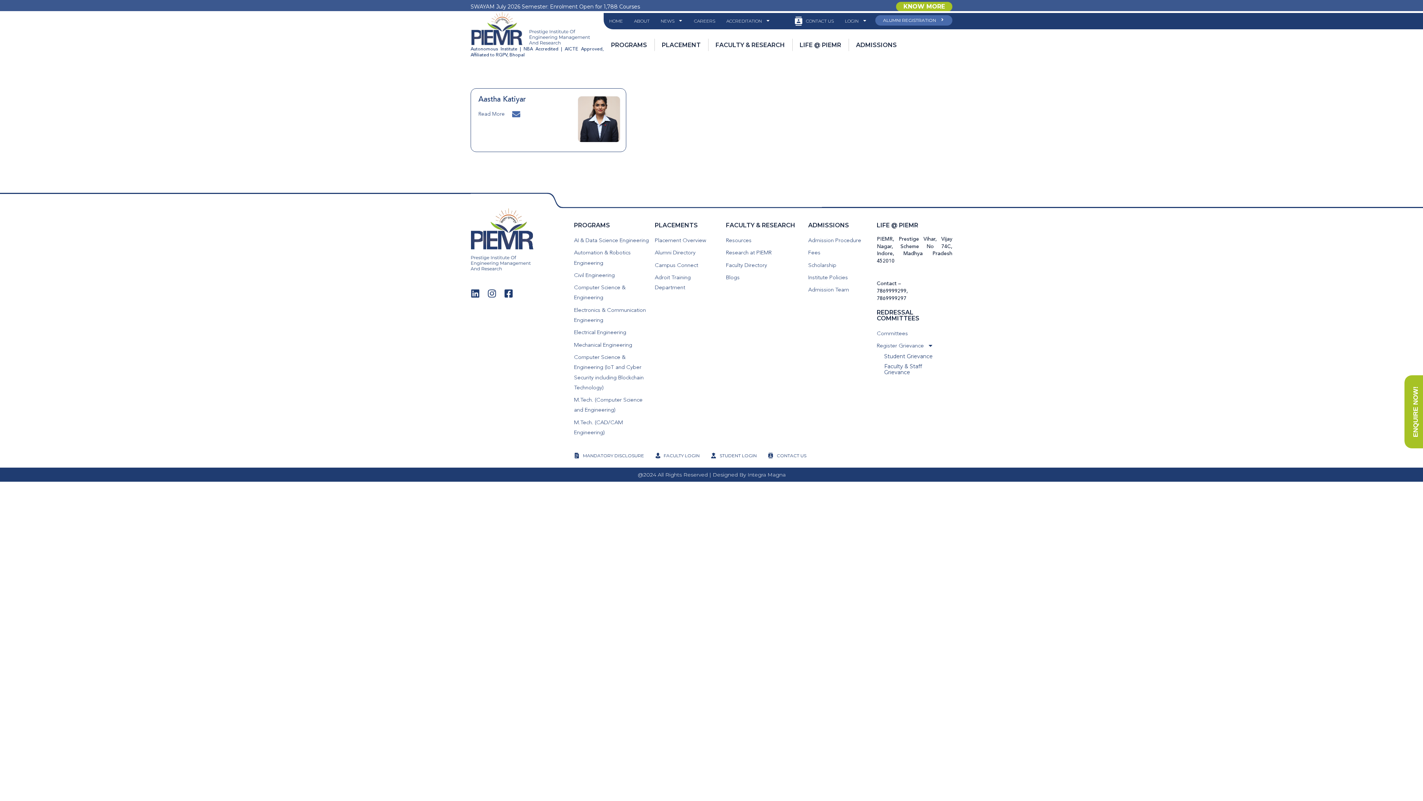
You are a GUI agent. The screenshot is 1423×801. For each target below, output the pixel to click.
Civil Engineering (594, 275)
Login (852, 21)
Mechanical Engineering (603, 345)
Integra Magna (766, 474)
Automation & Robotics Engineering (602, 258)
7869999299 (891, 291)
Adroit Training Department (673, 283)
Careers (704, 21)
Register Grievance (900, 346)
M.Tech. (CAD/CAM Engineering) (598, 428)
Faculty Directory (746, 265)
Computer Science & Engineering (600, 293)
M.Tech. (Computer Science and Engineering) (608, 405)
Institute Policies (828, 278)
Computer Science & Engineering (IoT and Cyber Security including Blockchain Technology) (609, 373)
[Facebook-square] (508, 293)
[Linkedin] (475, 293)
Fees (814, 253)
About (642, 21)
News (667, 21)
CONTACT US (820, 21)
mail (517, 113)
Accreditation (744, 21)
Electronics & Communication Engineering (610, 315)
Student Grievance (908, 356)
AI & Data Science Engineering (611, 241)
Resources (739, 241)
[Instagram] (492, 293)
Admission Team (828, 290)
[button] (924, 6)
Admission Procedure (834, 241)
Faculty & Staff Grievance (903, 369)
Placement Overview (680, 241)
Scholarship (822, 265)
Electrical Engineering (600, 333)
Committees (892, 334)
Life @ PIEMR (897, 225)
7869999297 (891, 298)
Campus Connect (676, 265)
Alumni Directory (675, 253)
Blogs (733, 278)
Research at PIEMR (749, 253)
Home (616, 21)
